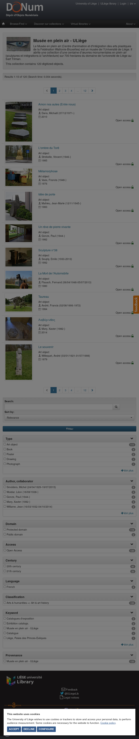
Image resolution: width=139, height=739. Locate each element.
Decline (29, 729)
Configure (46, 729)
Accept (14, 729)
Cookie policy (107, 722)
